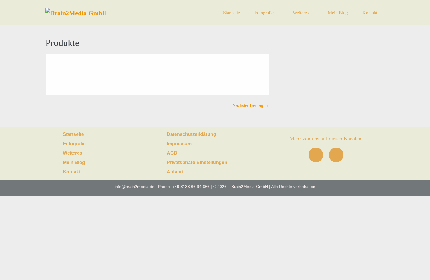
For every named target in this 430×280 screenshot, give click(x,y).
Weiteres (301, 12)
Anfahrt (175, 171)
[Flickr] (336, 155)
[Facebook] (316, 155)
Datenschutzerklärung (191, 134)
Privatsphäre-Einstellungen (197, 162)
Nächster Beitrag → (250, 105)
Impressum (179, 143)
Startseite (231, 12)
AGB (172, 153)
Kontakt (369, 12)
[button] (103, 143)
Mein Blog (338, 12)
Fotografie (264, 12)
